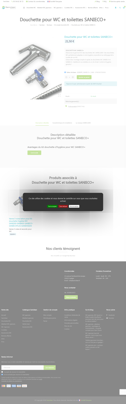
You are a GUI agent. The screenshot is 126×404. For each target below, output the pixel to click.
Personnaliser (74, 206)
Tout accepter (52, 206)
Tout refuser (63, 206)
